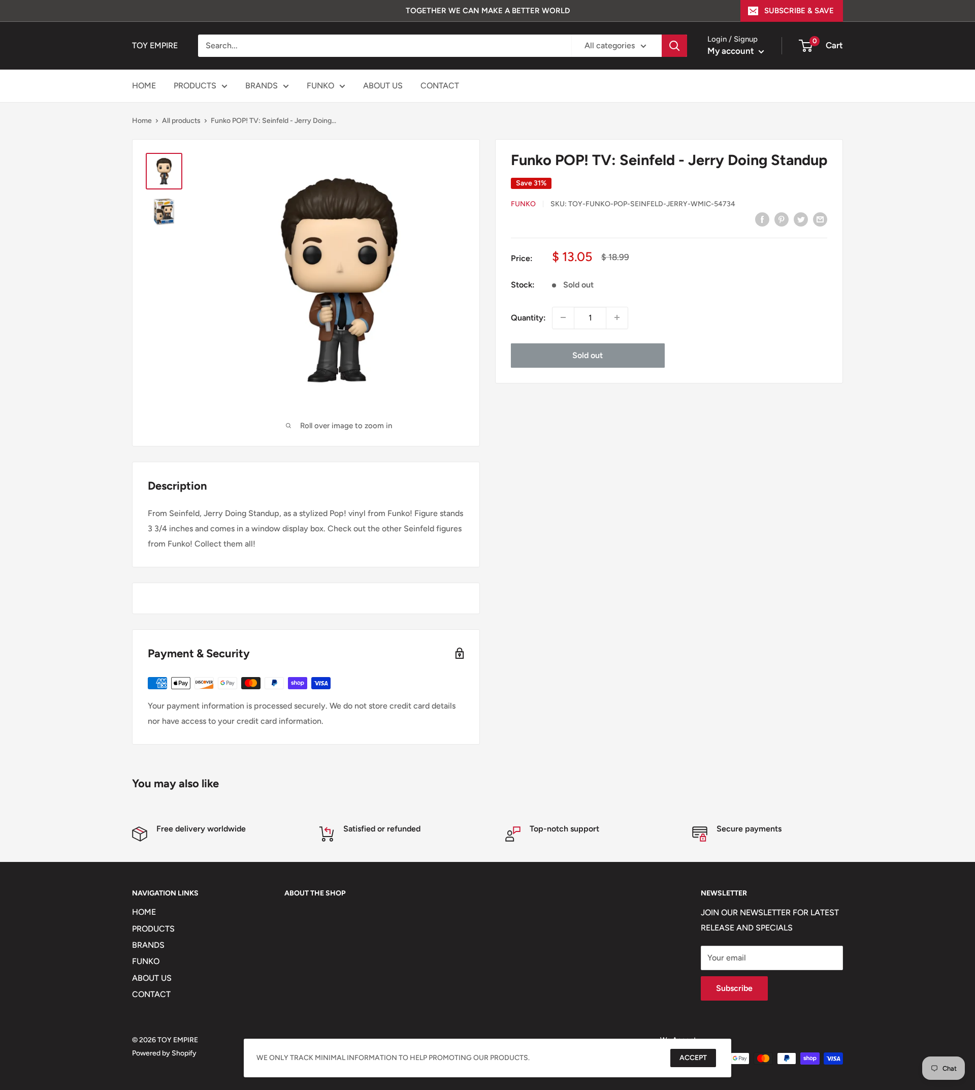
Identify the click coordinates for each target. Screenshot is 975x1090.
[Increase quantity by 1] (617, 317)
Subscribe (734, 988)
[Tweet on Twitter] (801, 219)
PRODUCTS (195, 85)
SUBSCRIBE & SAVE (799, 10)
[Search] (674, 46)
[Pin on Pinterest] (781, 219)
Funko (523, 203)
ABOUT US (383, 85)
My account (731, 51)
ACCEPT (693, 1057)
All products (181, 120)
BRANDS (261, 85)
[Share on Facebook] (762, 219)
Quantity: (528, 318)
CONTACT (439, 85)
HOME (144, 85)
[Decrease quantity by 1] (563, 317)
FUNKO (320, 85)
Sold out (587, 355)
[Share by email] (820, 219)
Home (142, 120)
